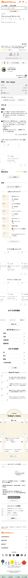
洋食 (4, 337)
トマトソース (18, 526)
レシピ (6, 526)
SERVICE (4, 540)
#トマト (15, 19)
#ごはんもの (10, 161)
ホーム (2, 526)
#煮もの (9, 270)
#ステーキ (23, 269)
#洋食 (20, 19)
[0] (19, 2)
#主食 (14, 161)
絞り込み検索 (13, 11)
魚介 (4, 356)
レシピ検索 (4, 5)
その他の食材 (7, 362)
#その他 (10, 19)
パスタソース (12, 526)
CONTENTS (5, 537)
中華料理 (5, 340)
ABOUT (3, 544)
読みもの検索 (13, 5)
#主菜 (13, 270)
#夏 (23, 19)
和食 (4, 333)
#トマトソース (4, 19)
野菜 (4, 359)
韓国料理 (5, 343)
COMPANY (4, 548)
